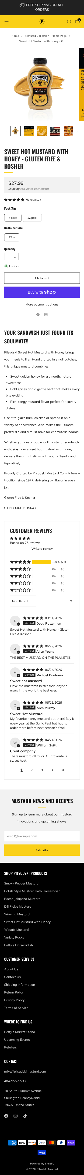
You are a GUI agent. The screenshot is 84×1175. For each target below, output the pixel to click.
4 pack (13, 217)
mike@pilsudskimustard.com (25, 1071)
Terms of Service (16, 1008)
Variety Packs (14, 937)
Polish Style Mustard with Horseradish (32, 891)
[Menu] (6, 21)
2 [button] (32, 770)
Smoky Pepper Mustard (21, 883)
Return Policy (14, 992)
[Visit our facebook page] (6, 1116)
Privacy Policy (14, 1000)
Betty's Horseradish (18, 945)
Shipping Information (19, 984)
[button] (14, 200)
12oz (12, 237)
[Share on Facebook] (38, 314)
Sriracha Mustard (17, 914)
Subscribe (42, 850)
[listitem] (42, 7)
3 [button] (42, 770)
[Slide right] (76, 130)
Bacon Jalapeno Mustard (22, 899)
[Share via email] (46, 314)
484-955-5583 (15, 1081)
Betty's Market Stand (19, 1032)
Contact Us (12, 977)
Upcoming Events (17, 1039)
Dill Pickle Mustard (17, 906)
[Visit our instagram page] (16, 1116)
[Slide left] (7, 130)
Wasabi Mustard (16, 929)
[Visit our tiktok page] (25, 1116)
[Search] (69, 21)
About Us (11, 969)
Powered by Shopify (42, 1163)
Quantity (9, 249)
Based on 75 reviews (25, 543)
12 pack (32, 217)
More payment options (42, 304)
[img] (33, 618)
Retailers (10, 1047)
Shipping (14, 188)
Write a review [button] (42, 548)
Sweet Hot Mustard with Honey (27, 922)
